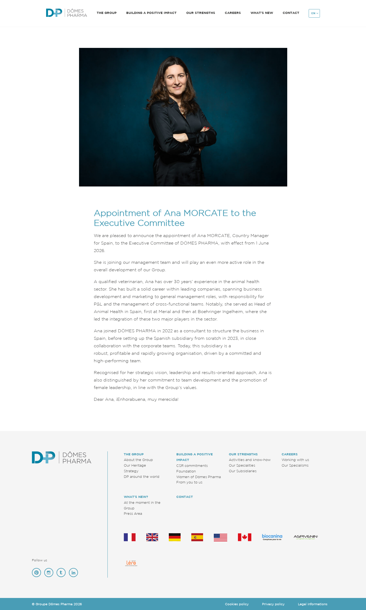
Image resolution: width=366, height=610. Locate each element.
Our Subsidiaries (242, 471)
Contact (291, 12)
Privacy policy (273, 604)
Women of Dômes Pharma (198, 477)
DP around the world (141, 476)
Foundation (186, 471)
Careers (290, 454)
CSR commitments (192, 465)
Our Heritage (135, 465)
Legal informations (312, 604)
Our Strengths (243, 454)
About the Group (138, 460)
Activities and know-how (250, 460)
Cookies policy (237, 604)
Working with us (295, 460)
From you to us (189, 482)
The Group (134, 454)
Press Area (133, 513)
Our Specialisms (295, 465)
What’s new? (136, 496)
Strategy (131, 471)
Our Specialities (242, 465)
